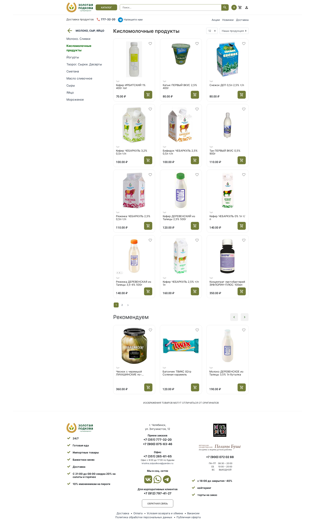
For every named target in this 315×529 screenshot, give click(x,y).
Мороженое (75, 99)
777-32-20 (107, 19)
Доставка (242, 19)
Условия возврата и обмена (165, 513)
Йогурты (72, 57)
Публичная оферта (189, 517)
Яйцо (70, 92)
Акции (216, 19)
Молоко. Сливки (78, 38)
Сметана (72, 71)
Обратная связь (157, 503)
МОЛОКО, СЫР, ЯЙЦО (90, 30)
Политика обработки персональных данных (143, 517)
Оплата (138, 513)
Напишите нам (133, 19)
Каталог (106, 7)
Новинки (228, 19)
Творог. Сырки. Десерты (84, 64)
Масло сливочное (79, 78)
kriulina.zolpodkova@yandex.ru (157, 463)
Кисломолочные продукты (78, 48)
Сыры (70, 85)
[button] (234, 317)
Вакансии (193, 513)
